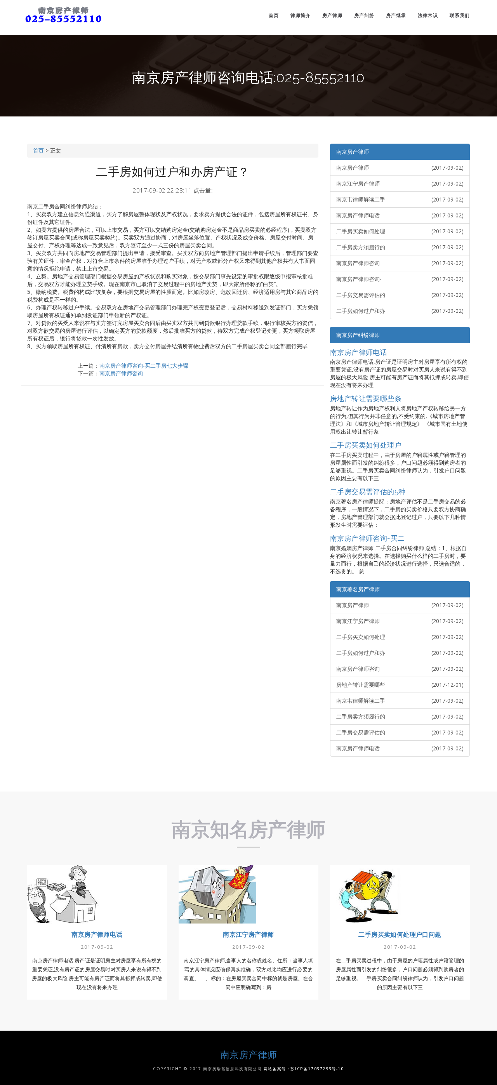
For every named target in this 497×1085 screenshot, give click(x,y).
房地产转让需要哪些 (400, 684)
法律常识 (428, 15)
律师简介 (300, 15)
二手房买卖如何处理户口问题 (399, 934)
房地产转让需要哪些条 (365, 398)
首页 (274, 15)
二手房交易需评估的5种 (367, 492)
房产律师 (332, 15)
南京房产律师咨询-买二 (367, 538)
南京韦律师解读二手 (400, 199)
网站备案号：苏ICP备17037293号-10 (304, 1068)
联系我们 (460, 15)
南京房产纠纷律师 (358, 335)
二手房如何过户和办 (400, 310)
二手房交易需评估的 (400, 295)
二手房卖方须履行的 (400, 247)
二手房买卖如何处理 (400, 231)
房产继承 (396, 15)
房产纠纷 (364, 15)
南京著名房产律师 (358, 589)
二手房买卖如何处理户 (365, 445)
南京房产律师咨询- (400, 279)
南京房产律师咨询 (121, 373)
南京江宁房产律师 (400, 183)
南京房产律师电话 (400, 215)
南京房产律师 (352, 151)
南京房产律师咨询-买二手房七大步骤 (143, 365)
